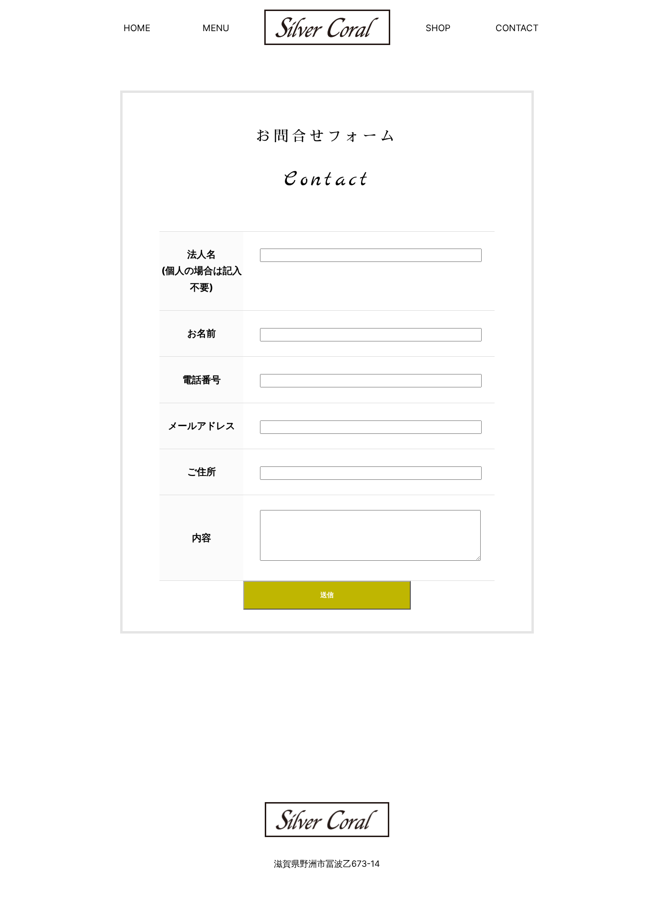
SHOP (438, 28)
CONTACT (517, 28)
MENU (216, 28)
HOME (137, 28)
